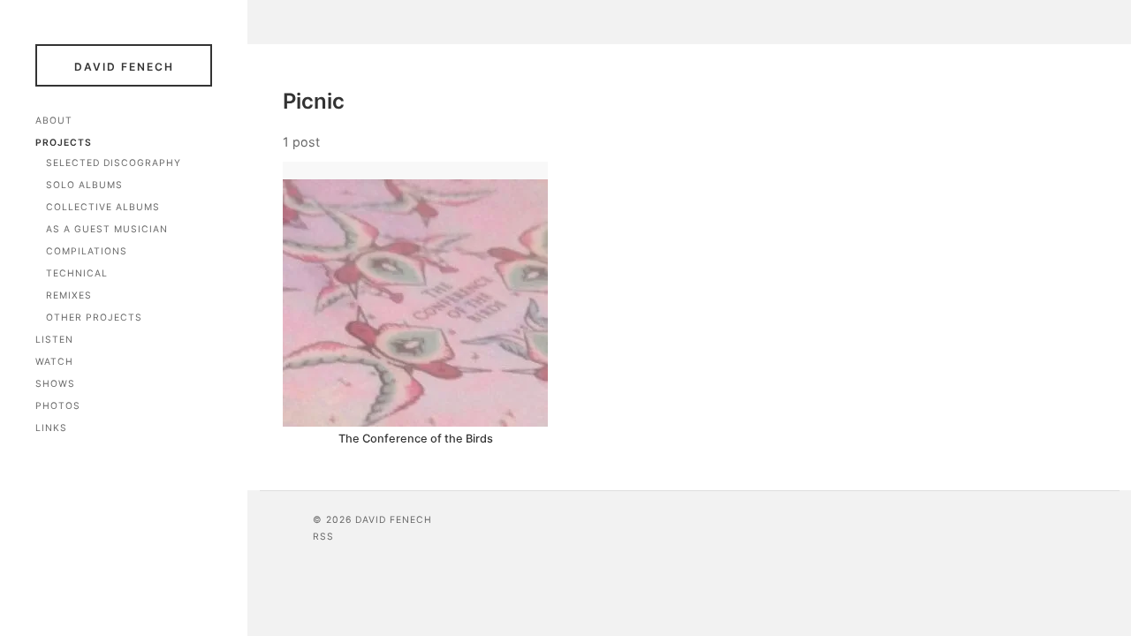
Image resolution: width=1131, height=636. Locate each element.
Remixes (69, 295)
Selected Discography (113, 163)
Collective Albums (103, 207)
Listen (54, 339)
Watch (54, 361)
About (53, 120)
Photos (57, 406)
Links (51, 428)
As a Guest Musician (107, 229)
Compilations (86, 251)
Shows (55, 384)
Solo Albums (84, 185)
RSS (323, 536)
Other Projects (94, 317)
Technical (77, 273)
